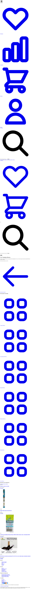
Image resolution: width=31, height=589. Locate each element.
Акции (14, 159)
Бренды (12, 159)
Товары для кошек (4, 561)
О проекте (3, 579)
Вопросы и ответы (4, 571)
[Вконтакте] (3, 583)
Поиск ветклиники (4, 568)
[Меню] (0, 222)
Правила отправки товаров (5, 576)
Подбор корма (3, 569)
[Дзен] (5, 583)
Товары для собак (4, 562)
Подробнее (1, 488)
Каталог (1, 159)
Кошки (3, 159)
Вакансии (3, 581)
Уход (7, 159)
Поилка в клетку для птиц (4, 486)
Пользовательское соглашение (6, 574)
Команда (3, 580)
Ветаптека (9, 159)
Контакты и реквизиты (5, 582)
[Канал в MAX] (2, 583)
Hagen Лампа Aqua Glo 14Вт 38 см (6, 510)
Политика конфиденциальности (6, 575)
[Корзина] (15, 221)
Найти (8, 253)
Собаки (5, 159)
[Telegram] (7, 583)
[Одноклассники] (6, 583)
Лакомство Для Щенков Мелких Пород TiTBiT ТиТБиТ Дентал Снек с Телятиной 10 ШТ (15, 534)
